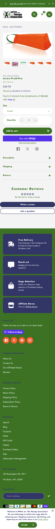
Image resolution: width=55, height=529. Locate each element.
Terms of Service (10, 406)
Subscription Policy (11, 401)
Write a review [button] (27, 204)
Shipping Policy (10, 397)
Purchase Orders (10, 449)
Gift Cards (7, 440)
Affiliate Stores (31, 306)
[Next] (49, 3)
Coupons (7, 431)
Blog (5, 426)
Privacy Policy (9, 388)
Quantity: (11, 120)
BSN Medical (8, 82)
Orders (6, 444)
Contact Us (8, 363)
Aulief (21, 4)
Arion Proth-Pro (16, 26)
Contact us (22, 265)
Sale (5, 454)
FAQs (5, 435)
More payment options (27, 142)
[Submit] (49, 496)
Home (5, 26)
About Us (7, 358)
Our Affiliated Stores (12, 367)
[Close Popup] (52, 510)
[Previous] (6, 3)
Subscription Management (14, 458)
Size (5, 105)
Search (6, 422)
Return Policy (9, 392)
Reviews (6, 372)
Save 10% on (14, 4)
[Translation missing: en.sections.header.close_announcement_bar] (53, 3)
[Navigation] (49, 14)
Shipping (7, 90)
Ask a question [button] (27, 211)
